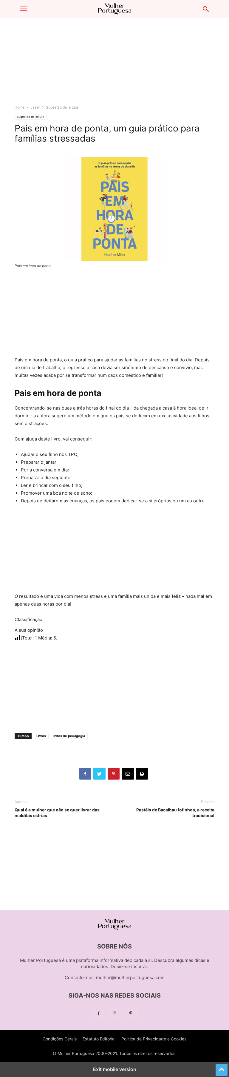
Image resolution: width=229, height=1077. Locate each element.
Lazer (35, 107)
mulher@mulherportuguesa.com (130, 977)
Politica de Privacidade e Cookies (153, 1038)
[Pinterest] (131, 1013)
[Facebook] (98, 1013)
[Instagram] (114, 1013)
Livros (41, 736)
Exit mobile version (114, 1069)
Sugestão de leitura (62, 107)
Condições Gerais (60, 1038)
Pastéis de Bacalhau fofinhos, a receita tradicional (175, 812)
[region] (114, 64)
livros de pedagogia (69, 736)
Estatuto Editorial (99, 1038)
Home (19, 107)
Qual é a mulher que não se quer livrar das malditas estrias (57, 812)
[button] (24, 9)
